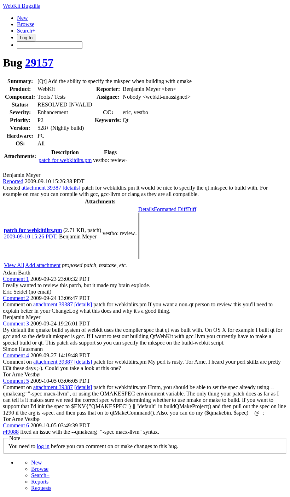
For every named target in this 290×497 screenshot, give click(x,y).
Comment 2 (16, 298)
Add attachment (42, 265)
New (22, 18)
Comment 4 (16, 355)
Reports (39, 482)
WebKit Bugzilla (21, 6)
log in (43, 446)
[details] (71, 188)
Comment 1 (16, 279)
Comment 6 (16, 425)
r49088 (11, 432)
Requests (41, 488)
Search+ (26, 31)
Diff (191, 209)
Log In (26, 37)
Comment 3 (16, 323)
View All (14, 265)
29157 (39, 62)
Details (146, 209)
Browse (25, 24)
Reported (13, 181)
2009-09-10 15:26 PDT (30, 236)
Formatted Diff (170, 209)
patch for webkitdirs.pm (65, 160)
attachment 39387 (41, 188)
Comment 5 (16, 381)
